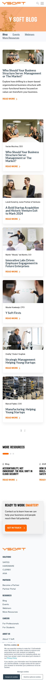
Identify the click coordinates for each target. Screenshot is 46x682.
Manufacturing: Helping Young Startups (20, 411)
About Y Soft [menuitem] (8, 639)
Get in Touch (14, 528)
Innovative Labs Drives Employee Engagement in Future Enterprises (21, 263)
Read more (9, 99)
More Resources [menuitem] (10, 612)
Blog (5, 35)
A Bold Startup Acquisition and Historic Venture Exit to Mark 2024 (22, 210)
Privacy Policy (12, 658)
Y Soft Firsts (13, 313)
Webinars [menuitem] (7, 608)
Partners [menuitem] (6, 580)
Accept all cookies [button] (11, 677)
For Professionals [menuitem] (11, 624)
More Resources (11, 38)
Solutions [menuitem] (7, 557)
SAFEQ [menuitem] (6, 562)
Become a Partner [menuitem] (11, 585)
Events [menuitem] (6, 605)
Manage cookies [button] (23, 671)
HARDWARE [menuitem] (8, 566)
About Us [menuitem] (6, 633)
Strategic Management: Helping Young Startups (20, 361)
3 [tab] (13, 453)
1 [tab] (6, 453)
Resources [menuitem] (7, 595)
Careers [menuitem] (6, 618)
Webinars (29, 35)
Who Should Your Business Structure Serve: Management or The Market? (22, 73)
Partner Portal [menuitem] (9, 589)
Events (16, 35)
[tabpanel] (21, 472)
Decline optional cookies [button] (32, 677)
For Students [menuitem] (9, 628)
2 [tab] (10, 453)
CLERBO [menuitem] (7, 570)
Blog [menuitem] (5, 601)
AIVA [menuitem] (5, 574)
